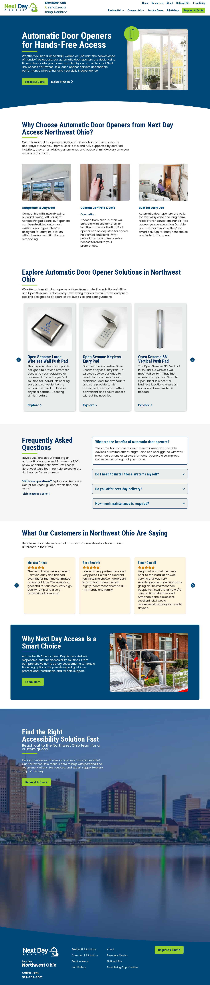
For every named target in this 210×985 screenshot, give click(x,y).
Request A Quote (194, 10)
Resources (157, 3)
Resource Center (117, 956)
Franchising (199, 3)
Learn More (32, 682)
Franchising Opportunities (122, 967)
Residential (114, 10)
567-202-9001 (57, 8)
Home (145, 3)
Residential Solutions (84, 950)
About (169, 3)
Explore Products (60, 81)
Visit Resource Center (35, 493)
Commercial (134, 10)
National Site (183, 3)
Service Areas (155, 10)
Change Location (54, 12)
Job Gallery (172, 10)
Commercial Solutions (85, 956)
